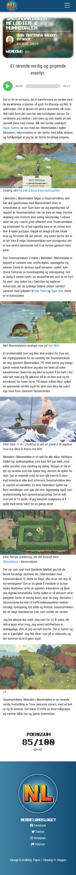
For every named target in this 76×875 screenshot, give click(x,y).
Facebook (39, 825)
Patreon (39, 844)
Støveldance (10, 562)
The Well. (54, 345)
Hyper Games (11, 128)
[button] (8, 86)
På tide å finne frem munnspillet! (39, 190)
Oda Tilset (40, 291)
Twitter (39, 832)
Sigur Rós (57, 291)
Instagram (39, 838)
